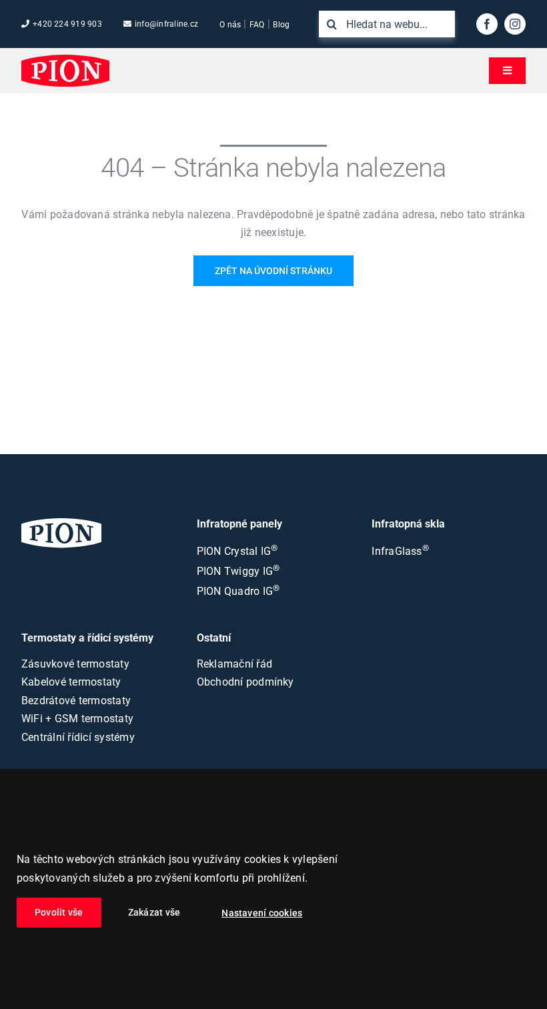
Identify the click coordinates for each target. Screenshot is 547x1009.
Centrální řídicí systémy (78, 737)
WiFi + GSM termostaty (77, 718)
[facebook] (487, 24)
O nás (230, 24)
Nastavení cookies (261, 913)
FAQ (257, 24)
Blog (281, 24)
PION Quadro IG (238, 591)
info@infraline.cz (166, 24)
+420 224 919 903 (67, 24)
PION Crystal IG (237, 551)
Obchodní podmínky (245, 682)
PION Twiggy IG (238, 571)
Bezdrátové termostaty (76, 700)
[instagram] (515, 24)
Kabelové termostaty (71, 682)
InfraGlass (400, 551)
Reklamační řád (234, 664)
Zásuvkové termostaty (75, 664)
